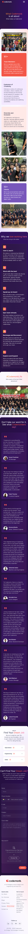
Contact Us (4, 909)
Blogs (3, 900)
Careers (3, 906)
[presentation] (14, 852)
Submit (23, 867)
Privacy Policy (5, 903)
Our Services (5, 897)
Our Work (4, 894)
